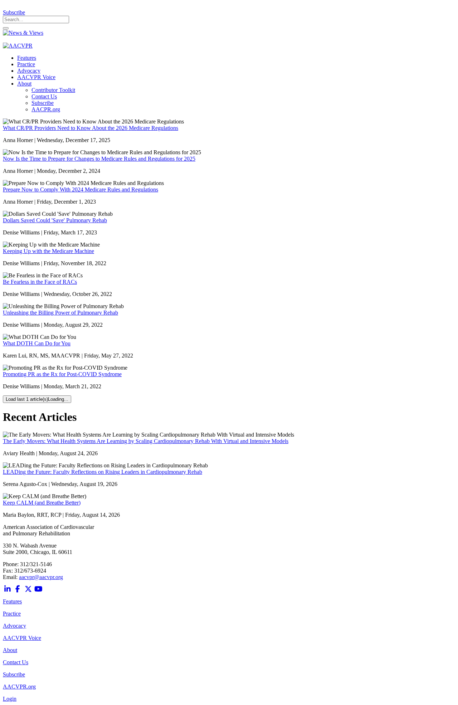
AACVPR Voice (22, 638)
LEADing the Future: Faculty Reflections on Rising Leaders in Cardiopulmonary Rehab (102, 472)
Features (12, 601)
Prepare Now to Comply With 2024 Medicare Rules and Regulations (80, 189)
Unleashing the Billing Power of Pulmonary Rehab (60, 313)
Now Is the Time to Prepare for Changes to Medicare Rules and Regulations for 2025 (99, 159)
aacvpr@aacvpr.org (41, 577)
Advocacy (14, 626)
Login (9, 699)
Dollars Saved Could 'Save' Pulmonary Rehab (55, 220)
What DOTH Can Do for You (36, 343)
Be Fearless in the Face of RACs (40, 282)
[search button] (6, 28)
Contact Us (15, 662)
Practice (12, 614)
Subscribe (14, 12)
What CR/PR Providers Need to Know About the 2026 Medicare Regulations (90, 128)
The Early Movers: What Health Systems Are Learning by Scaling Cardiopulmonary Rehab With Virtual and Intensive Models (145, 441)
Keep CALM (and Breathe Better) (42, 503)
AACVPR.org (19, 687)
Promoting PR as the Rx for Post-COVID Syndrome (62, 374)
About (10, 650)
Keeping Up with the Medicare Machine (48, 251)
